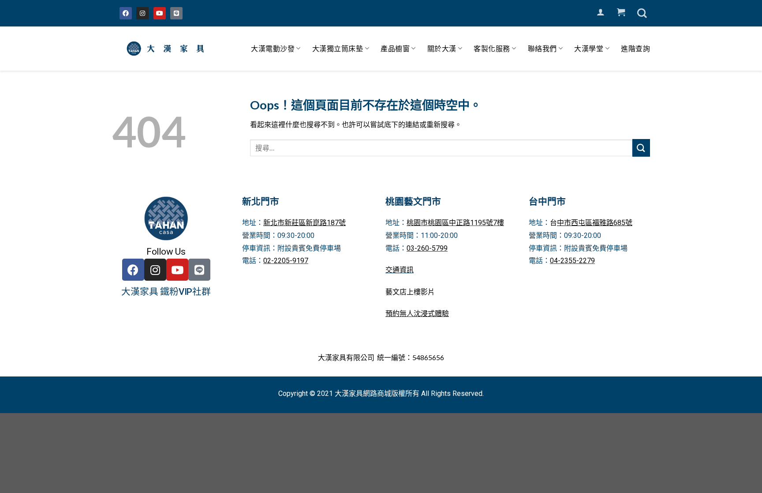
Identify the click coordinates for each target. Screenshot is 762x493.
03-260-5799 (427, 248)
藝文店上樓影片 (410, 292)
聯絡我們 (542, 48)
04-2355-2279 (572, 260)
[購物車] (621, 12)
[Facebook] (126, 13)
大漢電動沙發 (273, 48)
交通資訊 (399, 270)
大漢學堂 (588, 48)
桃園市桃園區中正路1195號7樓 (455, 222)
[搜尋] (642, 13)
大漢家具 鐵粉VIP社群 (166, 291)
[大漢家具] (167, 48)
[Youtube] (159, 13)
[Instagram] (142, 13)
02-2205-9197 (285, 260)
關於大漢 (441, 48)
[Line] (176, 13)
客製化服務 (492, 48)
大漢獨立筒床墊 (337, 48)
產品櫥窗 (395, 48)
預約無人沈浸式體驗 (417, 313)
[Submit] (641, 147)
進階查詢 (635, 48)
